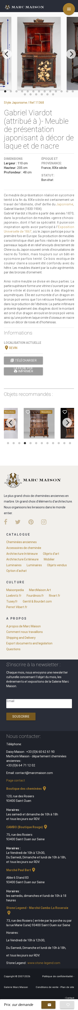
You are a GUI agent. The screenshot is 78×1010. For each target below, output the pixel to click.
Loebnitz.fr (13, 596)
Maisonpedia (15, 590)
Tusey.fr (12, 601)
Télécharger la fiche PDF (23, 361)
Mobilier (49, 559)
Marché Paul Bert (21, 870)
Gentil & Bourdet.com (37, 601)
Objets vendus (57, 565)
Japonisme (64, 204)
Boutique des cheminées (26, 789)
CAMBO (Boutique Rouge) (27, 827)
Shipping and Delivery (21, 638)
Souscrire (21, 716)
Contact (69, 997)
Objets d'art (51, 554)
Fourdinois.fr (35, 596)
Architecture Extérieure (22, 559)
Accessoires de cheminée (23, 548)
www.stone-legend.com (44, 963)
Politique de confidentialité (57, 976)
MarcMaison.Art (40, 590)
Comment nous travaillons (24, 632)
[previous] (7, 54)
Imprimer (23, 371)
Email (10, 701)
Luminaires (13, 565)
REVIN (10, 348)
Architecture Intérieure (22, 554)
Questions (13, 649)
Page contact (15, 780)
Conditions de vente (47, 987)
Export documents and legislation (29, 643)
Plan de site (67, 987)
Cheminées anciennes (21, 542)
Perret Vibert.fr (16, 607)
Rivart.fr (54, 596)
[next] (71, 54)
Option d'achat (16, 571)
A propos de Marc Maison (23, 626)
